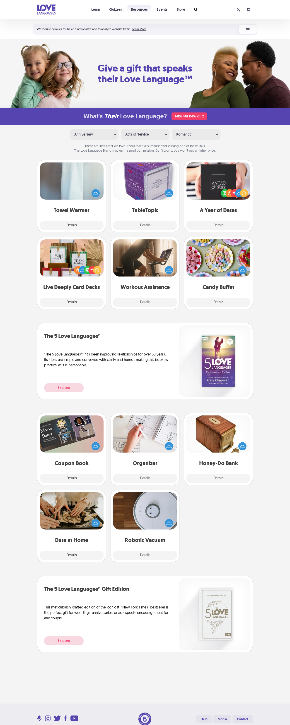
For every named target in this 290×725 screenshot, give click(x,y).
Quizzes (115, 9)
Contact (242, 719)
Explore (64, 387)
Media (222, 719)
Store (180, 9)
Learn (95, 9)
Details (72, 225)
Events (162, 9)
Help (204, 719)
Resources (139, 9)
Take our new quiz (189, 116)
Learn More (139, 29)
